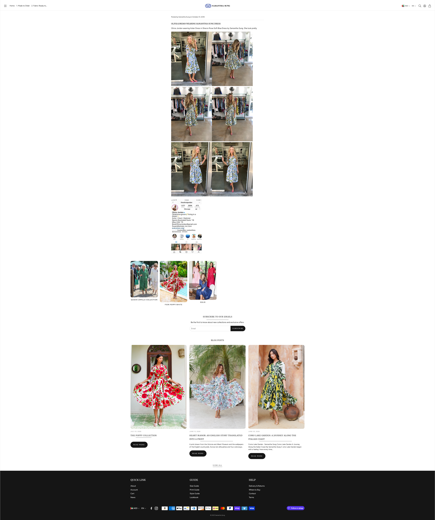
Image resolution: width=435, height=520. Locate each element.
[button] (5, 6)
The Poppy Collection (143, 435)
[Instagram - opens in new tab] (156, 508)
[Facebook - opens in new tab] (151, 508)
